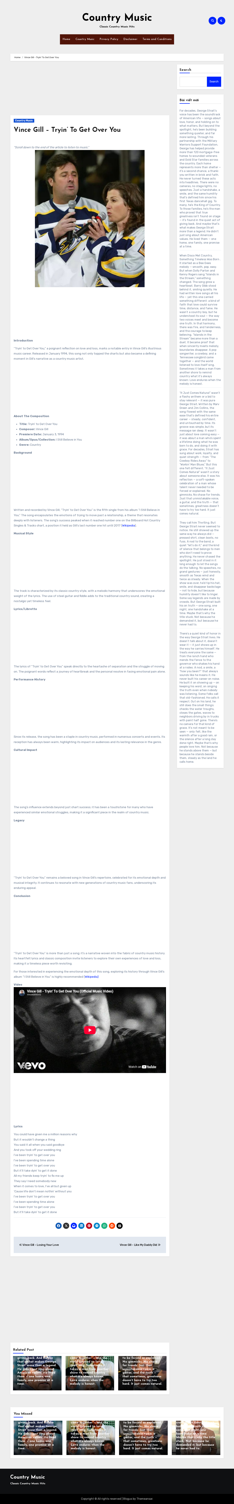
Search (186, 70)
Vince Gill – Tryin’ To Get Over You (67, 130)
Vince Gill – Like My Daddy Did (139, 1245)
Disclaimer (130, 39)
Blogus (127, 1498)
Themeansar (144, 1498)
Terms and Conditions (157, 39)
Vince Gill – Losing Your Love (40, 1245)
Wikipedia (128, 525)
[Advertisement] (90, 90)
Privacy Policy (109, 39)
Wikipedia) (92, 976)
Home (66, 39)
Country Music (117, 18)
